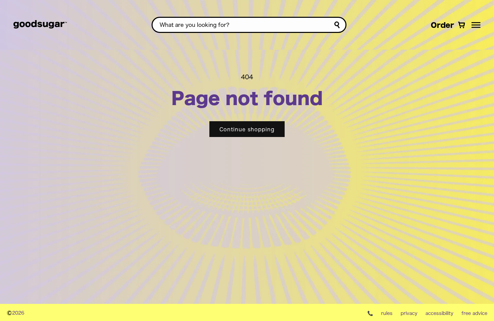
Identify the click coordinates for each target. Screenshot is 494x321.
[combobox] (249, 25)
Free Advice (474, 313)
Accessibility (439, 313)
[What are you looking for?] (337, 25)
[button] (476, 24)
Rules (387, 313)
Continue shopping (247, 129)
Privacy (409, 313)
